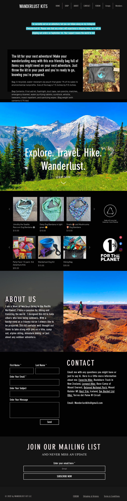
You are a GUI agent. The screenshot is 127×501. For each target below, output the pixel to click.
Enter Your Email (17, 376)
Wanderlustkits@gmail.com (89, 403)
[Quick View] (25, 209)
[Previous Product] (9, 209)
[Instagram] (121, 250)
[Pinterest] (121, 237)
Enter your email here (64, 463)
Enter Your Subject (18, 388)
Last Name (40, 365)
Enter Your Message (19, 399)
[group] (52, 214)
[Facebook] (121, 243)
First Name (15, 365)
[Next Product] (94, 209)
